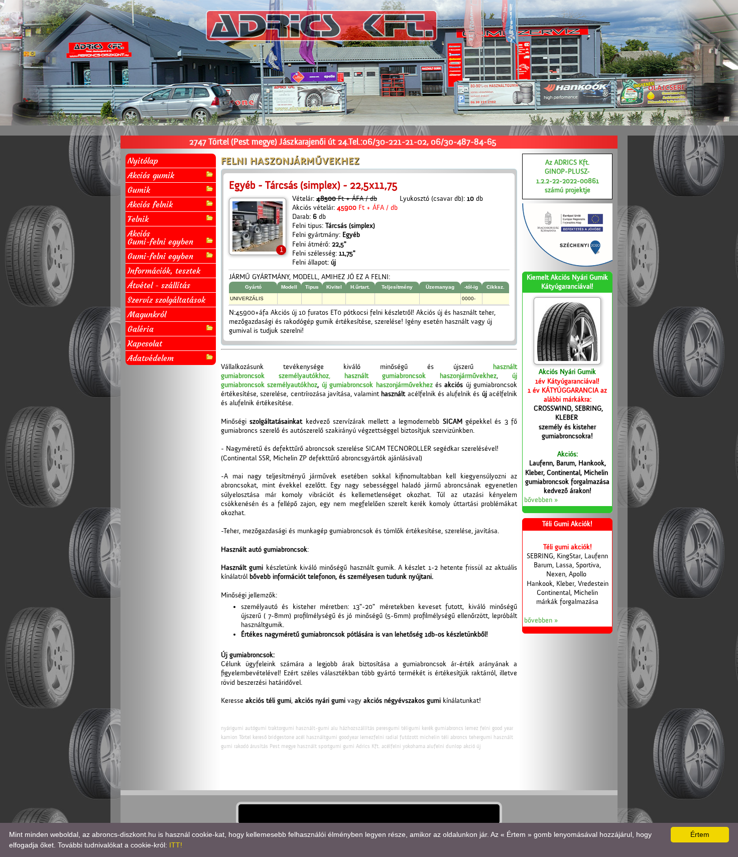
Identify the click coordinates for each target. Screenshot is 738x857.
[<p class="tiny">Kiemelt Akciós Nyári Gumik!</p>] (567, 330)
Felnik (138, 219)
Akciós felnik (150, 204)
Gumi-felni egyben (160, 256)
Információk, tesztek (164, 271)
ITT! (175, 845)
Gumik (139, 190)
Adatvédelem (151, 358)
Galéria (141, 329)
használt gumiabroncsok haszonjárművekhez (420, 376)
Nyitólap (143, 161)
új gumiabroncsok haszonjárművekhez (377, 385)
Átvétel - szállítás (159, 285)
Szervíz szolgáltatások (166, 300)
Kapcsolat (145, 343)
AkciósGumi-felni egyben (160, 237)
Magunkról (147, 314)
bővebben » (541, 500)
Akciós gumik (151, 175)
